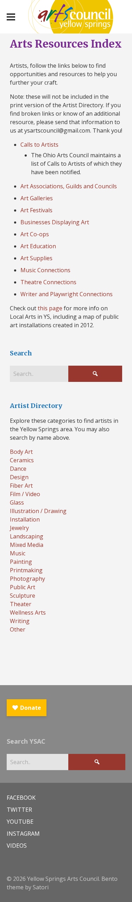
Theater (20, 604)
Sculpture (22, 595)
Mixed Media (26, 545)
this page (50, 308)
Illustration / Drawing (38, 511)
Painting (21, 562)
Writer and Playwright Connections (66, 294)
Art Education (38, 246)
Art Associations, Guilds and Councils (68, 186)
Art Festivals (36, 210)
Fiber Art (21, 485)
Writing (20, 621)
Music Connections (45, 270)
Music (17, 553)
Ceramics (22, 460)
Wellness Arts (28, 612)
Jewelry (19, 528)
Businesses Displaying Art (54, 222)
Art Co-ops (34, 234)
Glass (17, 502)
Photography (27, 579)
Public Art (22, 587)
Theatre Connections (48, 282)
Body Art (21, 452)
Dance (18, 469)
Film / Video (25, 494)
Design (19, 477)
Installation (25, 519)
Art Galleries (36, 198)
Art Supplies (36, 258)
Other (17, 629)
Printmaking (26, 570)
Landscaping (26, 536)
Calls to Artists (39, 144)
